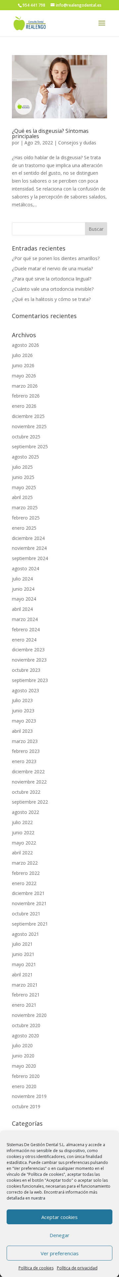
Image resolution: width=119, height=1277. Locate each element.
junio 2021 (23, 954)
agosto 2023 (25, 690)
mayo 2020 (24, 1066)
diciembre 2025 (28, 416)
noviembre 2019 (29, 1096)
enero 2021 (24, 1005)
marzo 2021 (25, 985)
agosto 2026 (25, 345)
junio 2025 (23, 477)
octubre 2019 (26, 1106)
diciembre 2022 (28, 771)
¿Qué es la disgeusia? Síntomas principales (50, 133)
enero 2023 (24, 761)
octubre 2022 (26, 792)
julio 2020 (22, 1045)
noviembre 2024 (29, 548)
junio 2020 (23, 1056)
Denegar (59, 1235)
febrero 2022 (26, 873)
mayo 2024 (24, 599)
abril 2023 (22, 731)
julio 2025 (22, 467)
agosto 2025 (25, 457)
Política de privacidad (77, 1268)
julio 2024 (22, 579)
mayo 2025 (24, 487)
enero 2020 (24, 1086)
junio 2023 (23, 710)
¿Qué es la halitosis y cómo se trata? (51, 299)
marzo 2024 (25, 619)
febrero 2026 (26, 396)
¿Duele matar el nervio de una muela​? (52, 268)
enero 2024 (24, 640)
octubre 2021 (26, 913)
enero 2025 (24, 528)
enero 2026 (24, 406)
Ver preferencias (60, 1253)
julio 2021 (22, 944)
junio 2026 (23, 365)
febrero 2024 (26, 629)
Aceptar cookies (59, 1217)
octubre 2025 (26, 436)
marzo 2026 (25, 386)
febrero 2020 (26, 1076)
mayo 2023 (24, 721)
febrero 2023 (26, 751)
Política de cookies (36, 1268)
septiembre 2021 (30, 924)
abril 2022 (22, 852)
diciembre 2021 (28, 893)
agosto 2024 (25, 568)
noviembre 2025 (29, 426)
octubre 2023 (26, 670)
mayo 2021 (24, 964)
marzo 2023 (25, 741)
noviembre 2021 (29, 903)
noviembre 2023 (29, 660)
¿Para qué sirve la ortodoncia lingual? (51, 279)
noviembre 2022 (29, 782)
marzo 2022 (25, 863)
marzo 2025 (25, 507)
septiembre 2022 (30, 802)
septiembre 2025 (30, 446)
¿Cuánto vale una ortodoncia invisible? (53, 289)
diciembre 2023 (28, 649)
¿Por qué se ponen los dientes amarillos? (55, 258)
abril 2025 (22, 497)
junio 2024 (23, 589)
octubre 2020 (26, 1025)
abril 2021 (22, 974)
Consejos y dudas (77, 142)
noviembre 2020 (29, 1015)
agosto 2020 (25, 1035)
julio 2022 (22, 822)
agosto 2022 (25, 812)
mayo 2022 (24, 843)
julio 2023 (22, 700)
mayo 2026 (24, 375)
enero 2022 (24, 883)
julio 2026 (22, 355)
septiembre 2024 (30, 558)
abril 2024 (22, 609)
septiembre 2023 (30, 680)
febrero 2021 (26, 995)
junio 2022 (23, 832)
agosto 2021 (25, 934)
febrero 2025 (26, 518)
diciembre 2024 (28, 538)
